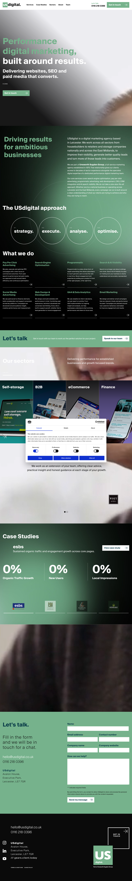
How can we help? (77, 756)
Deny (40, 458)
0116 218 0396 (98, 6)
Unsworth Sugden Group (91, 164)
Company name (76, 745)
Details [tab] (66, 428)
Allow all (92, 458)
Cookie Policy (28, 867)
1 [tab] (65, 512)
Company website (109, 745)
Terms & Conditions (17, 867)
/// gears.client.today (24, 858)
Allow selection (66, 458)
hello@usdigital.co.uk (18, 757)
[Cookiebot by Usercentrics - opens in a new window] (96, 422)
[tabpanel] (16, 411)
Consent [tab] (39, 428)
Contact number (108, 734)
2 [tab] (67, 512)
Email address (75, 734)
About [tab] (93, 428)
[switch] (55, 451)
